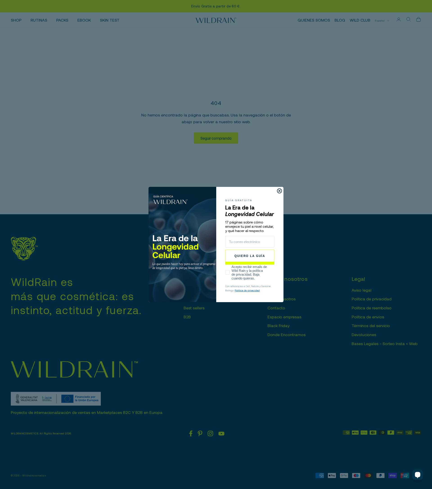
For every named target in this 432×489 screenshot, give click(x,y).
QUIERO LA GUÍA (249, 256)
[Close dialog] (279, 191)
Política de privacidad (247, 290)
